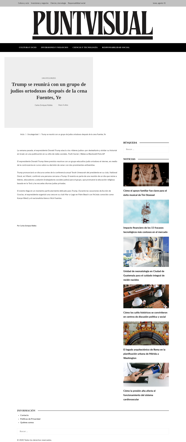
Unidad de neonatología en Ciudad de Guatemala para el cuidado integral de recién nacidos (143, 275)
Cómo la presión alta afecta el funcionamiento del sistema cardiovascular (139, 395)
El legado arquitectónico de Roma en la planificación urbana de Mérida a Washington (144, 354)
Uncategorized (49, 78)
